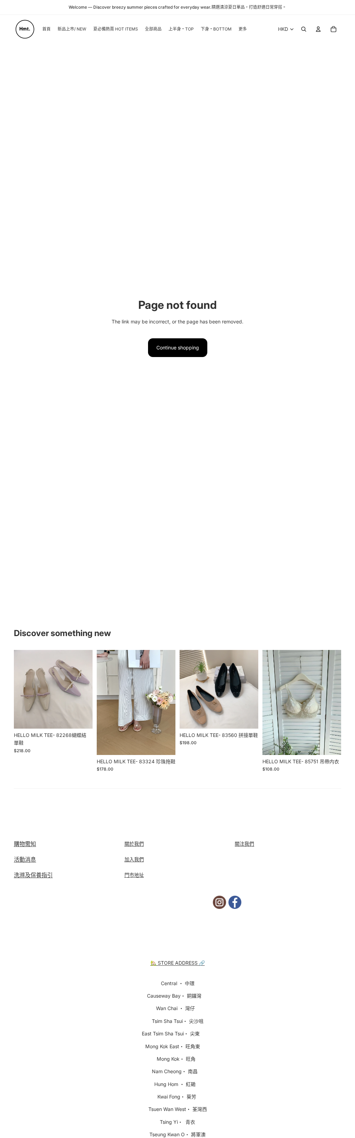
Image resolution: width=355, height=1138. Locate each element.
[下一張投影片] (87, 689)
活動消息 (25, 859)
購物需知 (25, 843)
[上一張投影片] (19, 689)
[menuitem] (242, 29)
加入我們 (134, 859)
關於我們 (134, 843)
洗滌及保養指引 (33, 874)
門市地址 (134, 875)
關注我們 (244, 843)
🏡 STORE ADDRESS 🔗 (177, 963)
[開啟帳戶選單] (318, 29)
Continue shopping (177, 347)
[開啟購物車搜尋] (303, 29)
